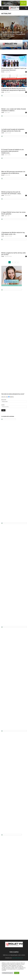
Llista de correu (4, 396)
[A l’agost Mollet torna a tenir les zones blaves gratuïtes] (14, 204)
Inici (2, 11)
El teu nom (3, 399)
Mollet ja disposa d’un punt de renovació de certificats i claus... (11, 192)
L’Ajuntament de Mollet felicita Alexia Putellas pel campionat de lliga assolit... (14, 89)
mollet (2, 38)
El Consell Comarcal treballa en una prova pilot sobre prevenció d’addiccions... (12, 151)
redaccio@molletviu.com (17, 958)
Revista (2, 71)
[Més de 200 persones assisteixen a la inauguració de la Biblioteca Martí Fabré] (14, 163)
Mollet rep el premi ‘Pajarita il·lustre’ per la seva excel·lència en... (13, 69)
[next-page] (18, 262)
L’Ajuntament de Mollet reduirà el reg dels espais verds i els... (13, 233)
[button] (2, 8)
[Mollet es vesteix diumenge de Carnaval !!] (11, 45)
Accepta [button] (16, 972)
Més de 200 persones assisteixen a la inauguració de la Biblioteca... (13, 172)
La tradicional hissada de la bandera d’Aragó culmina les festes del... (12, 130)
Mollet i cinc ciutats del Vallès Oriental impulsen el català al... (13, 109)
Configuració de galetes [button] (8, 972)
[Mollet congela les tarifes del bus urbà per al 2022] (14, 245)
